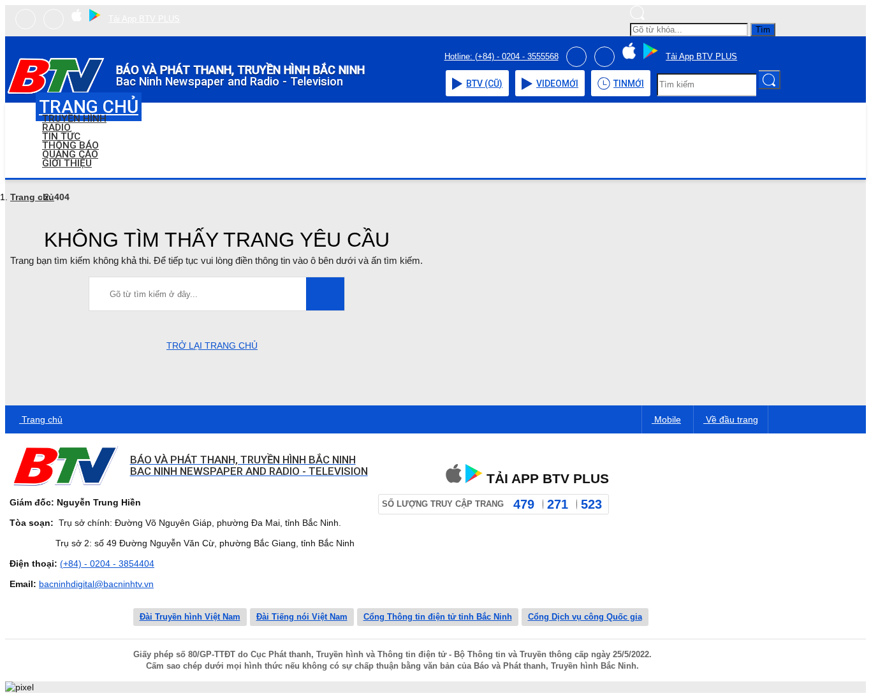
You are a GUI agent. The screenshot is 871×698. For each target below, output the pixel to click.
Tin (628, 83)
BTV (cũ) (484, 83)
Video (557, 83)
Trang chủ (32, 197)
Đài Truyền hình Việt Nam (190, 617)
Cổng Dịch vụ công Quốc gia (585, 617)
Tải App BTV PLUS (144, 19)
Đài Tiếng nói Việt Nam (302, 617)
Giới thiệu (67, 163)
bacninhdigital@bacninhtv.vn (96, 584)
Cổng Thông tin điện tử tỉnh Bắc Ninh (437, 617)
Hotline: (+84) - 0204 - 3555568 (501, 56)
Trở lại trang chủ (212, 345)
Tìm (763, 29)
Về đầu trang (730, 419)
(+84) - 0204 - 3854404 (107, 563)
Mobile (666, 419)
